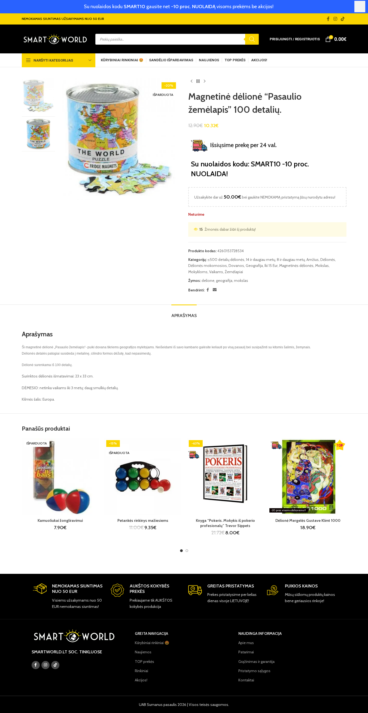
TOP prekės (144, 661)
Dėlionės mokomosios (207, 265)
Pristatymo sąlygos (254, 670)
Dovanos (236, 265)
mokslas (241, 280)
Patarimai (246, 652)
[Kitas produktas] (204, 81)
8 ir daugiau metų (291, 259)
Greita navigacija (151, 633)
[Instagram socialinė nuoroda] (335, 19)
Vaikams (216, 271)
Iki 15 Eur (271, 265)
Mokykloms (198, 271)
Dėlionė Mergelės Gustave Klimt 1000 (307, 520)
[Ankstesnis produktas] (191, 81)
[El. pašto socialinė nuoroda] (214, 290)
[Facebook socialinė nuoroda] (328, 19)
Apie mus (246, 642)
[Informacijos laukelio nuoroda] (67, 596)
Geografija (254, 265)
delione (208, 280)
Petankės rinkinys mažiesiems (142, 520)
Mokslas (322, 265)
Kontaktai (246, 680)
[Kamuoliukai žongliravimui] (60, 476)
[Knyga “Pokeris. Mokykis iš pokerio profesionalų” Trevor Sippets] (225, 476)
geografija (224, 280)
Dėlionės (327, 259)
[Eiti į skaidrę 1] (181, 550)
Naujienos (143, 652)
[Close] (359, 6)
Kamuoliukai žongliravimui (60, 520)
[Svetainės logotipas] (55, 38)
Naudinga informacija (260, 633)
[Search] (252, 39)
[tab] (184, 312)
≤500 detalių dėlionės (226, 259)
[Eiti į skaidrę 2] (186, 550)
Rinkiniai (141, 670)
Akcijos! (141, 680)
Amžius (312, 259)
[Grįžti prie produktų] (198, 81)
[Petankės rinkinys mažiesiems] (142, 476)
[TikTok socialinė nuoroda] (342, 19)
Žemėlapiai (234, 271)
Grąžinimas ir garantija (256, 661)
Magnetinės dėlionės (296, 265)
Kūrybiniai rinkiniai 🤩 (152, 642)
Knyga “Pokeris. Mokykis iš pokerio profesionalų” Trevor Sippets (225, 523)
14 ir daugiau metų (260, 259)
